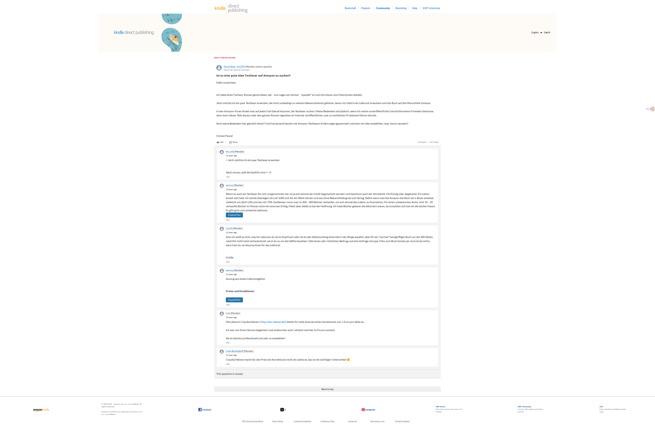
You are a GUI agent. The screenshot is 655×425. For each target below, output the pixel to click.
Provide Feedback (402, 421)
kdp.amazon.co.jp (377, 421)
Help (414, 8)
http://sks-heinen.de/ (273, 321)
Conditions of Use (327, 421)
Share (235, 142)
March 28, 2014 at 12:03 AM (236, 70)
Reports (365, 8)
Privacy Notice (277, 421)
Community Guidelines (302, 421)
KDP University (431, 8)
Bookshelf (350, 8)
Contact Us (352, 421)
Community (383, 8)
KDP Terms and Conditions (252, 421)
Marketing (400, 8)
